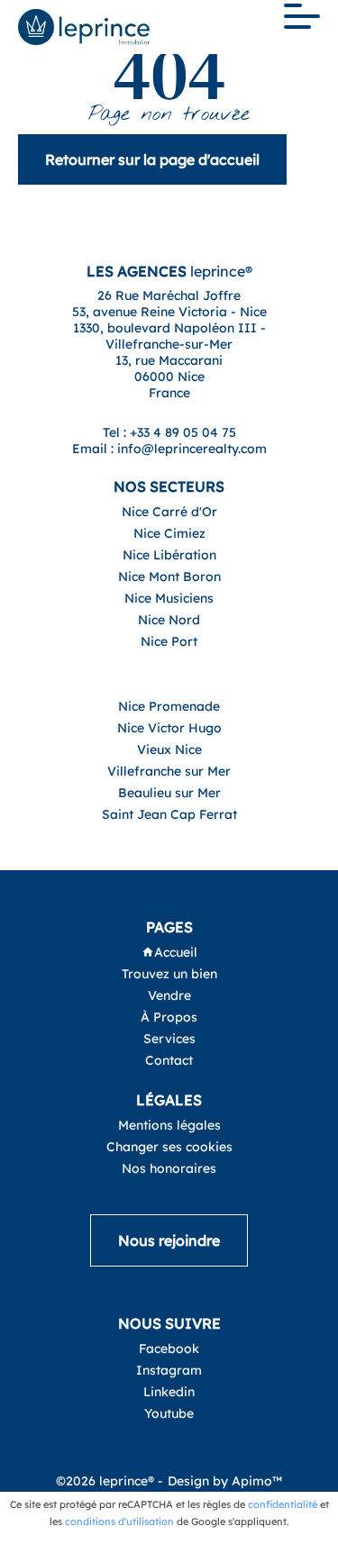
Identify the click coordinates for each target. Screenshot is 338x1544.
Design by (225, 1481)
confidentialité (282, 1504)
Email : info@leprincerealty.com (169, 448)
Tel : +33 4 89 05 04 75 (169, 432)
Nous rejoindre (169, 1240)
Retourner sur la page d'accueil (152, 159)
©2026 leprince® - (109, 1481)
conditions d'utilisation (119, 1521)
